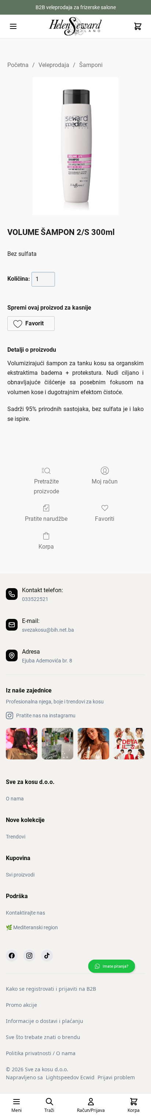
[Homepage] (75, 26)
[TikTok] (47, 955)
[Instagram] (29, 955)
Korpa (46, 546)
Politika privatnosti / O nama (41, 1053)
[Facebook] (12, 955)
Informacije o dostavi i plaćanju (44, 1020)
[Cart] (137, 26)
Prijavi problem (116, 1077)
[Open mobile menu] (13, 26)
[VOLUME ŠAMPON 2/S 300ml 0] (75, 146)
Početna (18, 64)
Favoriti (104, 518)
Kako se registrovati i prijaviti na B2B (51, 988)
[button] (31, 323)
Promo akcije (21, 1004)
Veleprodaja (53, 64)
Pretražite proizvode (46, 486)
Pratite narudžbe (46, 518)
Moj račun (105, 481)
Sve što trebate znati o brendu (43, 1037)
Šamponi (91, 64)
